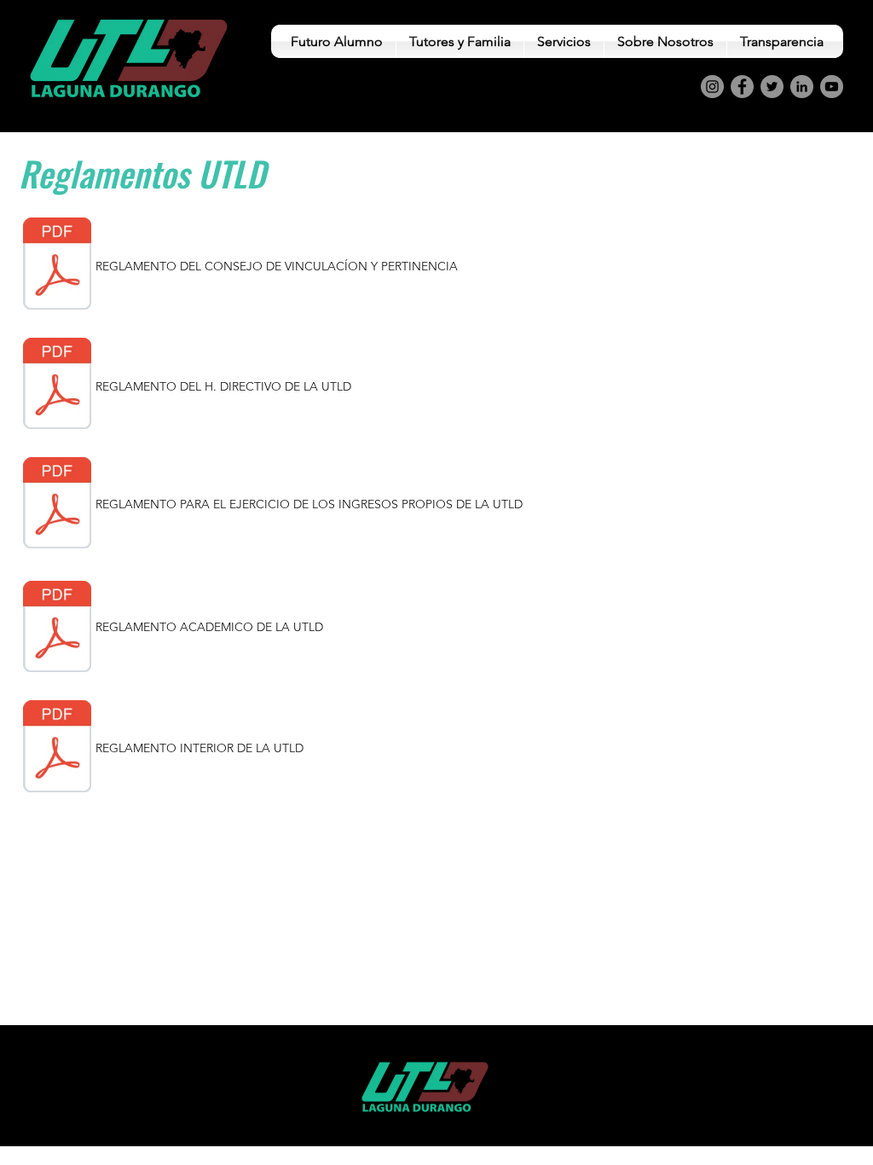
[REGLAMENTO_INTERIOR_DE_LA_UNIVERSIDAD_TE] (57, 748)
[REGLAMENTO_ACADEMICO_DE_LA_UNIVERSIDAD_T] (57, 628)
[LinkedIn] (801, 86)
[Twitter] (771, 86)
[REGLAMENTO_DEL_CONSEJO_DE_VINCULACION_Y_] (57, 266)
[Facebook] (742, 86)
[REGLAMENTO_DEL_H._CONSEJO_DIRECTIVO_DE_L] (57, 385)
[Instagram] (712, 86)
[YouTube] (831, 86)
